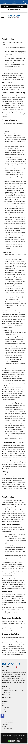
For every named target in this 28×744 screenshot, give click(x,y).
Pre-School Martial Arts (10, 716)
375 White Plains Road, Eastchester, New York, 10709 (13, 690)
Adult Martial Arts (8, 722)
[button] (2, 716)
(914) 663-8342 (6, 692)
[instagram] (5, 698)
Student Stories (8, 728)
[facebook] (3, 698)
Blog (5, 709)
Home (3, 703)
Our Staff (6, 707)
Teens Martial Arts (8, 720)
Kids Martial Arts (8, 718)
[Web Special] (23, 2)
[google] (10, 698)
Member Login (20, 6)
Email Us (7, 6)
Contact (6, 711)
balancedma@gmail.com (8, 694)
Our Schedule (5, 724)
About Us (4, 705)
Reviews (4, 726)
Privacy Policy (17, 735)
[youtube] (7, 698)
